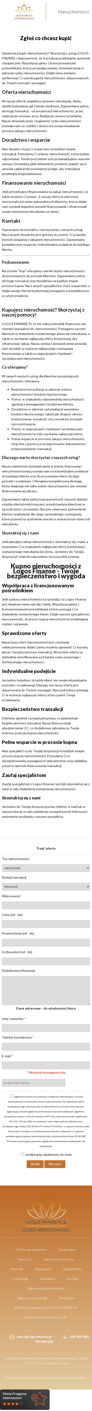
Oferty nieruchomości (31, 1250)
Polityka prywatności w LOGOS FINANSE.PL (46, 1308)
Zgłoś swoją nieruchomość (46, 1288)
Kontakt (73, 1279)
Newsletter (67, 1298)
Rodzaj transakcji (14, 877)
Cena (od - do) (12, 915)
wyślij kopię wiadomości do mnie (48, 1154)
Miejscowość (11, 896)
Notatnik (17, 1269)
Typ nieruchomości (15, 859)
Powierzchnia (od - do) (18, 933)
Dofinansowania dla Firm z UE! (46, 1317)
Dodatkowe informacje (18, 970)
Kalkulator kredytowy (58, 1259)
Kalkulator (47, 1279)
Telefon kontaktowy (18, 1037)
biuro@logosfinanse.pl (34, 1337)
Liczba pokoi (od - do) (17, 952)
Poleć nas (24, 1259)
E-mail (7, 1056)
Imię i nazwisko (14, 1019)
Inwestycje (20, 1279)
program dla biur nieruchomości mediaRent (30, 1377)
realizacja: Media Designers (70, 1377)
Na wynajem (67, 1250)
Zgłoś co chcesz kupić (32, 1298)
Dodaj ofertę (72, 1269)
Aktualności (43, 1269)
